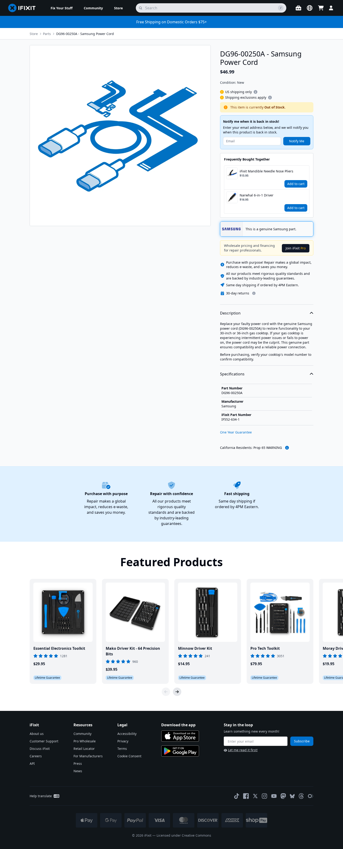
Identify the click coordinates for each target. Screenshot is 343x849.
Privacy (122, 741)
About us (37, 733)
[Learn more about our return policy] (254, 293)
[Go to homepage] (23, 8)
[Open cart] (321, 8)
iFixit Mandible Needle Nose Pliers (266, 171)
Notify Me (296, 141)
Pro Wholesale (85, 741)
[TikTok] (236, 796)
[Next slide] (177, 692)
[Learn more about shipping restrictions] (255, 92)
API (32, 763)
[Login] (331, 8)
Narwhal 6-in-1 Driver (256, 195)
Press (78, 763)
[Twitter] (255, 796)
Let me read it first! (243, 750)
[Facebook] (246, 796)
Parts (47, 33)
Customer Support (44, 741)
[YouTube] (274, 796)
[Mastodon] (283, 796)
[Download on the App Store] (180, 736)
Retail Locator (84, 748)
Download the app (178, 724)
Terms (122, 748)
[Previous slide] (166, 692)
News (78, 771)
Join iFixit (296, 248)
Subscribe (302, 741)
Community (82, 733)
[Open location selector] (309, 8)
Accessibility (126, 733)
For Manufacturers (88, 756)
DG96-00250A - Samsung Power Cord (85, 33)
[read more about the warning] (287, 447)
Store (34, 33)
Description (230, 313)
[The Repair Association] (310, 796)
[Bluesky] (292, 796)
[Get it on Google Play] (180, 751)
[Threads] (301, 796)
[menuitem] (61, 8)
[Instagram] (264, 796)
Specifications (232, 374)
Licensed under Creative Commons (184, 835)
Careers (36, 756)
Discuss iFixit (40, 748)
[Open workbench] (298, 8)
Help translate (41, 796)
